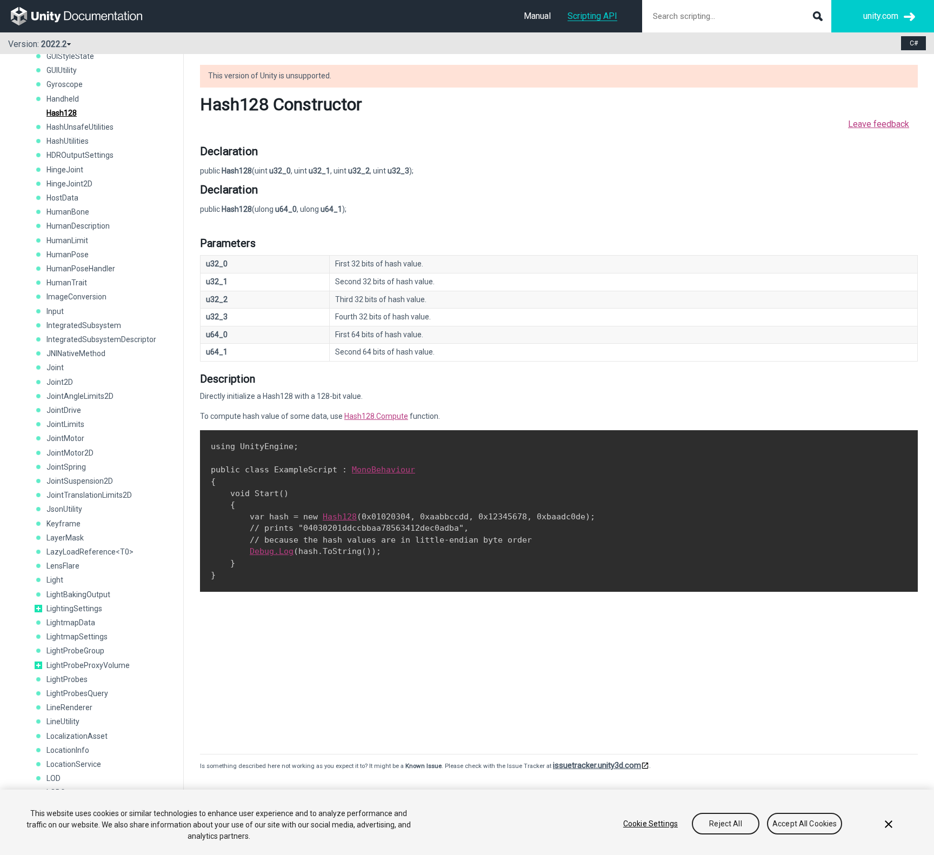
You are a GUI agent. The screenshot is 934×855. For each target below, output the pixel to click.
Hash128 (61, 113)
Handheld (62, 99)
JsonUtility (64, 509)
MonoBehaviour (383, 470)
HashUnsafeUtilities (80, 127)
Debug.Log (271, 551)
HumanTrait (66, 282)
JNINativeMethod (75, 353)
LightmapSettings (77, 636)
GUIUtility (61, 70)
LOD (53, 778)
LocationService (73, 764)
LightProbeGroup (75, 650)
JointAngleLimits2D (80, 396)
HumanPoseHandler (80, 268)
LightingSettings (74, 608)
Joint (55, 367)
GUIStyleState (70, 56)
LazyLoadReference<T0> (90, 551)
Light (54, 580)
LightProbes (67, 679)
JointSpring (66, 467)
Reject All (725, 823)
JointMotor (65, 438)
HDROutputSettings (80, 155)
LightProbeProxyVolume (88, 665)
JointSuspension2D (79, 481)
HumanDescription (78, 226)
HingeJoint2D (69, 183)
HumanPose (67, 254)
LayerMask (65, 537)
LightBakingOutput (78, 594)
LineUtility (62, 721)
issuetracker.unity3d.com (597, 765)
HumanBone (67, 212)
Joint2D (59, 382)
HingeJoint (64, 169)
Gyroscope (64, 84)
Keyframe (63, 523)
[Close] (888, 824)
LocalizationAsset (77, 736)
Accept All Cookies (804, 823)
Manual (537, 16)
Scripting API (592, 16)
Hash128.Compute (376, 416)
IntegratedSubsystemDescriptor (101, 339)
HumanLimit (67, 240)
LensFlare (62, 566)
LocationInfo (67, 750)
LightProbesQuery (77, 693)
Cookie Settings (650, 823)
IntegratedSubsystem (83, 325)
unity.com (880, 16)
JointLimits (65, 424)
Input (55, 311)
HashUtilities (67, 141)
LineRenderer (69, 707)
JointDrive (63, 410)
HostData (62, 197)
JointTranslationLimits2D (89, 495)
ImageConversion (76, 296)
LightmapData (70, 622)
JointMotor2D (70, 453)
